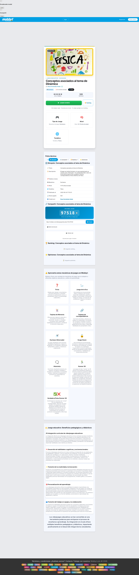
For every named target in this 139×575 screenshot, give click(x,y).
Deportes (44, 564)
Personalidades (103, 569)
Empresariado (43, 569)
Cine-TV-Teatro (90, 567)
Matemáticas (102, 564)
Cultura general (110, 567)
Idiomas (71, 564)
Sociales (67, 572)
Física (50, 564)
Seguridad (46, 567)
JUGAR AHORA (64, 103)
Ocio (89, 569)
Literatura (94, 564)
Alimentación (72, 567)
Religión (60, 572)
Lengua (87, 564)
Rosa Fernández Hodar (54, 86)
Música (27, 567)
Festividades (52, 569)
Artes (24, 564)
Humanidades (75, 569)
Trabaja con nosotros (81, 561)
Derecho (27, 569)
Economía (34, 569)
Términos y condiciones (41, 561)
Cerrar (2, 7)
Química (33, 567)
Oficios (95, 569)
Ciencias (37, 564)
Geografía (57, 564)
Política (112, 569)
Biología (30, 564)
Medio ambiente (112, 564)
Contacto (69, 561)
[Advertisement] (69, 33)
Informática (79, 564)
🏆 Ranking (88, 103)
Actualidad (63, 567)
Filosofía (60, 569)
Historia (65, 564)
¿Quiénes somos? (58, 561)
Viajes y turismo (76, 572)
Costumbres (100, 567)
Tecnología (54, 567)
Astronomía (81, 567)
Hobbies (67, 569)
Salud (39, 567)
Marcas (83, 569)
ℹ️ (53, 159)
